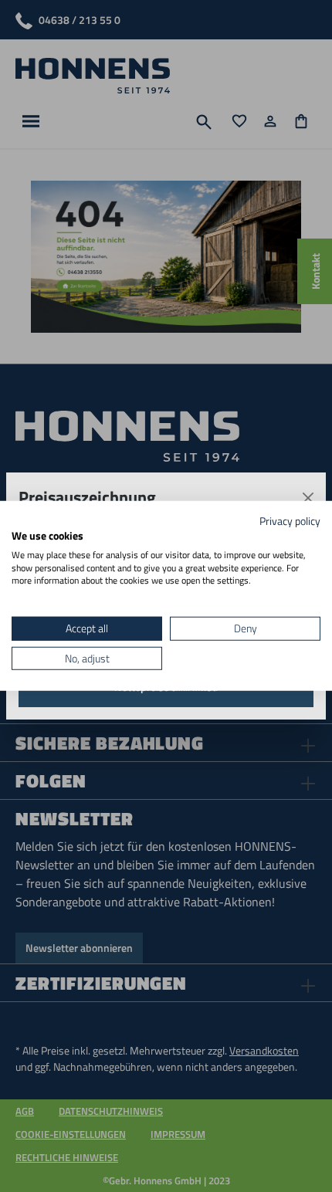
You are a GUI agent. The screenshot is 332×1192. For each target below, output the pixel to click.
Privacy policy (289, 521)
